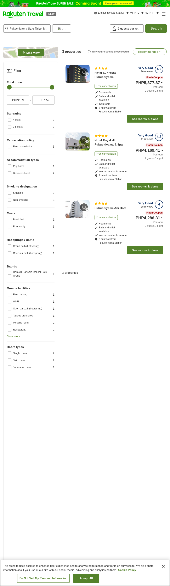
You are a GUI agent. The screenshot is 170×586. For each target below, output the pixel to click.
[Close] (163, 566)
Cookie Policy (127, 570)
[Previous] (68, 74)
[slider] (9, 87)
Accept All (86, 578)
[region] (85, 573)
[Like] (84, 72)
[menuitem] (112, 13)
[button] (23, 14)
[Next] (87, 74)
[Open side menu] (163, 14)
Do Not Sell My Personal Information (43, 578)
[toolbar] (80, 28)
